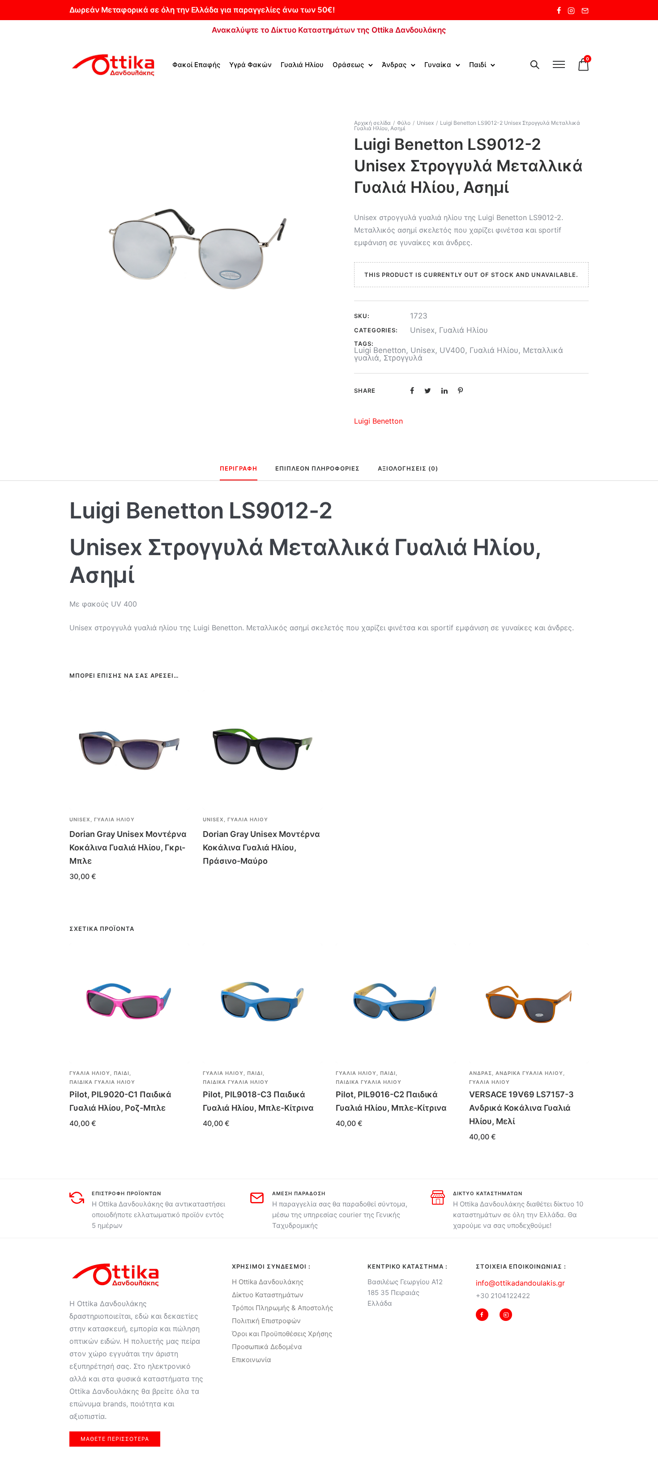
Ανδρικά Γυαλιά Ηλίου (529, 1073)
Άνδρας (394, 64)
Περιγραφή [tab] (238, 468)
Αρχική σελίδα (372, 122)
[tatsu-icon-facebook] (559, 10)
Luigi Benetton (380, 350)
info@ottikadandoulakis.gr (520, 1282)
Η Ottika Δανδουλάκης (267, 1282)
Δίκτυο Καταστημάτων (267, 1295)
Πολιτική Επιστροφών (266, 1320)
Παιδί (477, 64)
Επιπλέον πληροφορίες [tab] (317, 468)
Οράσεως (348, 64)
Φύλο (403, 122)
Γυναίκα (437, 64)
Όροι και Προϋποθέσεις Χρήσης (282, 1333)
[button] (179, 820)
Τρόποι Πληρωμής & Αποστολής (282, 1307)
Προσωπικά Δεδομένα (267, 1346)
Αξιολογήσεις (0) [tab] (408, 468)
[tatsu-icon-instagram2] (571, 10)
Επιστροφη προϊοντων (126, 1193)
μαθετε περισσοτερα (115, 1438)
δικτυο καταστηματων (487, 1193)
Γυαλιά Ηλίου (302, 64)
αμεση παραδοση (298, 1193)
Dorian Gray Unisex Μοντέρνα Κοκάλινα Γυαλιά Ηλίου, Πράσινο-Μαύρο (261, 847)
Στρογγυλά (403, 357)
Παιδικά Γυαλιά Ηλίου (102, 1082)
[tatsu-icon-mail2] (585, 10)
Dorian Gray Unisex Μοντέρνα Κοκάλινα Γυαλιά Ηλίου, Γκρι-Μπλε (128, 847)
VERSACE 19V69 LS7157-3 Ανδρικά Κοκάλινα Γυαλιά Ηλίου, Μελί (521, 1108)
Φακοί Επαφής (196, 64)
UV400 (452, 350)
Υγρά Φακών (250, 64)
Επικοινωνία (251, 1359)
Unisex (425, 122)
